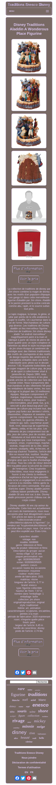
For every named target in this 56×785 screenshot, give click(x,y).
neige (41, 726)
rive (32, 733)
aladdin (37, 690)
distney (12, 706)
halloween (42, 734)
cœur (29, 722)
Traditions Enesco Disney (29, 753)
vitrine (29, 741)
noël (25, 699)
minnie (28, 726)
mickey (40, 721)
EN (26, 772)
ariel (33, 700)
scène (32, 711)
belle (41, 738)
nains (30, 690)
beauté (25, 737)
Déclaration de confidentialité (29, 762)
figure (22, 715)
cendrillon (16, 728)
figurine (18, 694)
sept (28, 706)
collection (33, 715)
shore (43, 710)
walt (34, 738)
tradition (45, 716)
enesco (40, 705)
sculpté (13, 716)
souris (22, 711)
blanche (16, 700)
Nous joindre (29, 757)
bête (12, 711)
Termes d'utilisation (29, 767)
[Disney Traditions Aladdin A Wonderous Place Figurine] (29, 56)
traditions (37, 694)
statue (21, 707)
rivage (18, 720)
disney (19, 732)
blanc (42, 699)
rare (21, 689)
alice (16, 738)
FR (31, 772)
